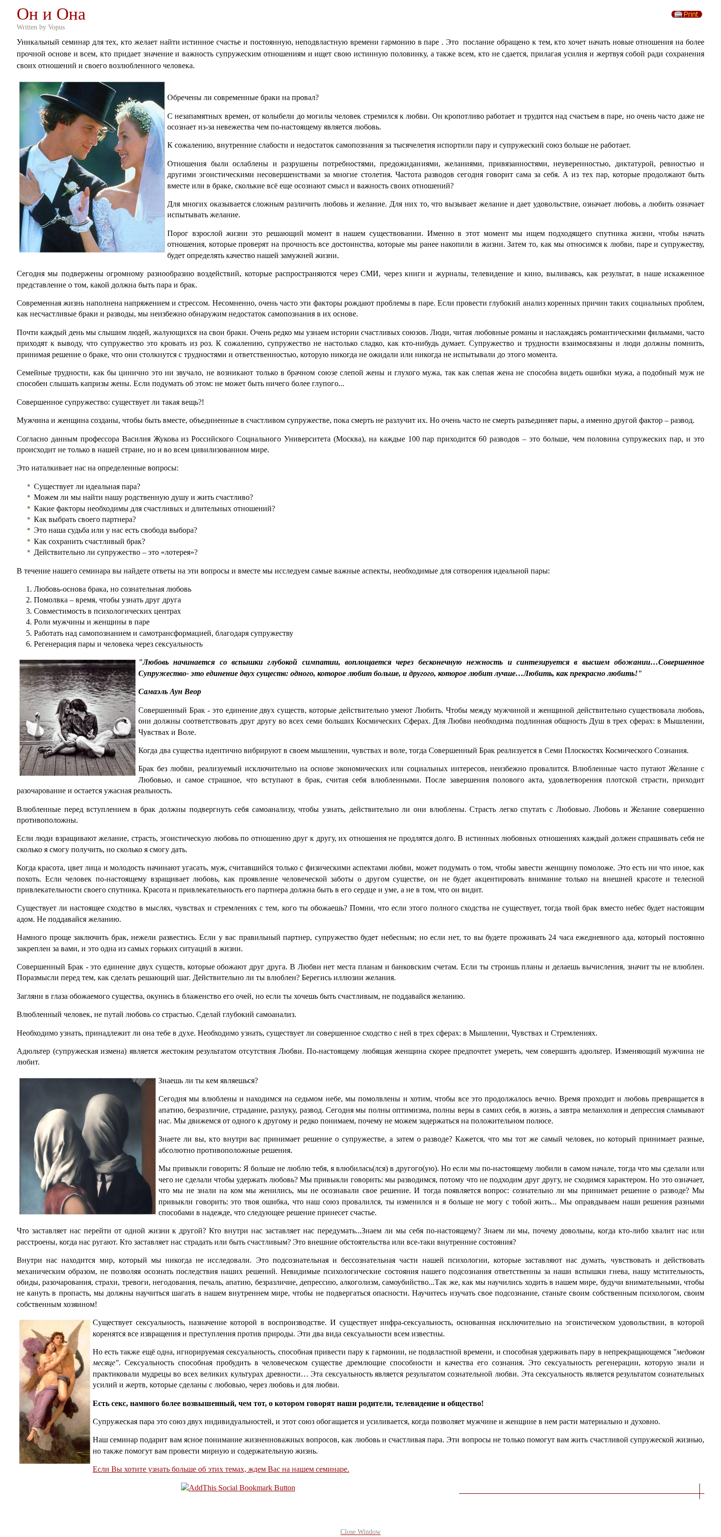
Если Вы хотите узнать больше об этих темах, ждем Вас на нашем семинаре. (221, 1469)
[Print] (687, 11)
